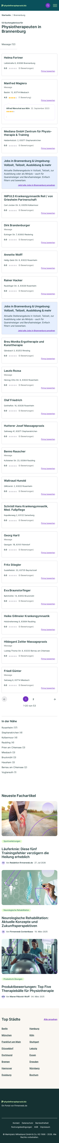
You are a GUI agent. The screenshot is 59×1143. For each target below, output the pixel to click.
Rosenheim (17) (9, 727)
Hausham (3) (8, 762)
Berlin (5, 1028)
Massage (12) (9, 44)
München (7, 1035)
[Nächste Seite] (54, 699)
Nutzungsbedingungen (21, 1127)
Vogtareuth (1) (9, 772)
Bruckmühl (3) (9, 757)
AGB (36, 1127)
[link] (29, 65)
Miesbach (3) (8, 752)
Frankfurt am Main (11, 1041)
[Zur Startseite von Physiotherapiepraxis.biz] (14, 5)
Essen (33, 1055)
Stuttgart (34, 1041)
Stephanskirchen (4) (12, 732)
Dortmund (7, 1055)
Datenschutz (27, 1123)
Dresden (34, 1061)
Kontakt (16, 1123)
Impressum (45, 1127)
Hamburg (34, 1028)
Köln (32, 1035)
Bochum (34, 1075)
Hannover (7, 1068)
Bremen (6, 1061)
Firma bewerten (48, 71)
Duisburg (6, 1075)
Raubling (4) (8, 742)
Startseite (6, 15)
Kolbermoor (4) (9, 737)
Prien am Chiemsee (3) (13, 747)
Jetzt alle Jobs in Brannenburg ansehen (36, 185)
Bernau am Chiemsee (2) (14, 767)
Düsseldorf (7, 1048)
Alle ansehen (50, 1019)
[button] (48, 5)
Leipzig (33, 1048)
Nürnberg (35, 1068)
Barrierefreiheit (42, 1123)
